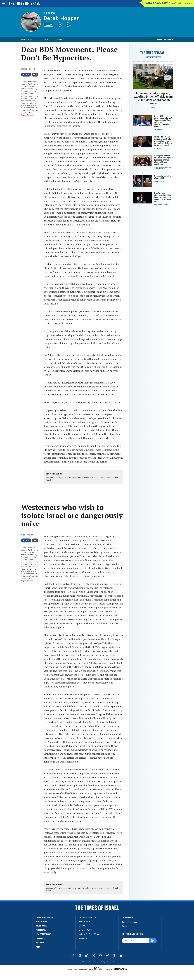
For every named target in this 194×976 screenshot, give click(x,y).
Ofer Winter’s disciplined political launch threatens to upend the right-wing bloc (163, 197)
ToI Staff (153, 107)
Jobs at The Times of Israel (89, 934)
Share (27, 74)
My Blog (47, 39)
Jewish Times (41, 922)
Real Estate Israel (44, 934)
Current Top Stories (153, 57)
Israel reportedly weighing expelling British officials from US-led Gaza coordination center (153, 98)
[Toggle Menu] (3, 3)
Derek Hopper (61, 18)
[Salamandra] (120, 969)
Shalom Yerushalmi (161, 204)
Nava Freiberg (159, 167)
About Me (60, 39)
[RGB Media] (98, 968)
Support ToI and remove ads (180, 3)
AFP (163, 168)
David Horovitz (160, 181)
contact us (83, 938)
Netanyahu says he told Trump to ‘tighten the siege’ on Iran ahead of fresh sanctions (163, 160)
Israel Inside (41, 926)
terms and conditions (87, 917)
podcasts (40, 943)
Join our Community (156, 3)
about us (82, 926)
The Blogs (49, 13)
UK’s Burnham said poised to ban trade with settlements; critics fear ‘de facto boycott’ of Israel (163, 141)
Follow (48, 25)
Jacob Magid (158, 129)
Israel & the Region (44, 917)
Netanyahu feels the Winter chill (162, 177)
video (38, 947)
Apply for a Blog (165, 39)
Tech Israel (41, 930)
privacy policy (84, 922)
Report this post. (27, 115)
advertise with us (86, 930)
